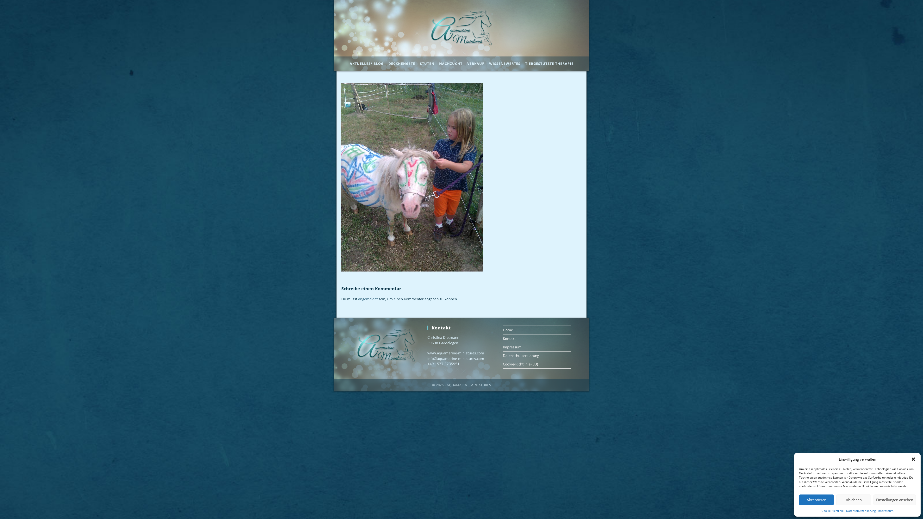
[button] (913, 459)
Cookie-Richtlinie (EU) (520, 364)
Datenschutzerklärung (861, 511)
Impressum (885, 511)
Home (508, 329)
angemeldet (368, 299)
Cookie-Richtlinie (833, 511)
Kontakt (509, 338)
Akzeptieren (816, 499)
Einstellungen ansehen (894, 499)
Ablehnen (854, 499)
